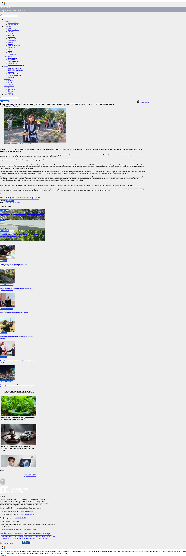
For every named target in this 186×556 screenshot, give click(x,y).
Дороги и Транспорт (14, 68)
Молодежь (11, 37)
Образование (12, 38)
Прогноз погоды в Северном (32, 474)
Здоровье (11, 31)
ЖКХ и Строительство (15, 70)
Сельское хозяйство (14, 75)
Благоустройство (13, 30)
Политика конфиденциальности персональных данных (18, 529)
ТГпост (17, 202)
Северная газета (5, 7)
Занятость (11, 72)
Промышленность (14, 73)
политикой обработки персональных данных (103, 551)
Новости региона (13, 24)
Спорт (10, 52)
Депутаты (11, 82)
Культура (11, 35)
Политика (7, 79)
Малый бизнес (12, 63)
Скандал (10, 93)
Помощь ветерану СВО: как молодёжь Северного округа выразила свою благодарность (20, 235)
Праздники (11, 47)
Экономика (7, 66)
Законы (10, 84)
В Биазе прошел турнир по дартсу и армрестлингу (17, 225)
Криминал (11, 89)
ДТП (9, 87)
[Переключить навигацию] (1, 14)
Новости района (13, 23)
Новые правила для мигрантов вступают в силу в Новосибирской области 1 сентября (14, 264)
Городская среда (13, 58)
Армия (10, 28)
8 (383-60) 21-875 (17, 521)
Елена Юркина (13, 106)
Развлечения (12, 54)
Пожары (10, 91)
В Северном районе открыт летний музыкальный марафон (19, 199)
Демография (12, 59)
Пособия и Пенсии (14, 45)
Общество (7, 26)
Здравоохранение (13, 61)
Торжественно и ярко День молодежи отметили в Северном (20, 197)
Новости (7, 21)
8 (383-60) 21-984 (20, 518)
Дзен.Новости (8, 94)
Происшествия (9, 86)
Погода (10, 42)
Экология (11, 77)
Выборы (10, 80)
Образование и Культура (16, 65)
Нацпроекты (8, 56)
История (10, 33)
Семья (10, 51)
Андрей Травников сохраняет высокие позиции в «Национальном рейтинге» (14, 313)
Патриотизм (12, 40)
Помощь (10, 44)
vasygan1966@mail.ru (27, 514)
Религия (10, 49)
